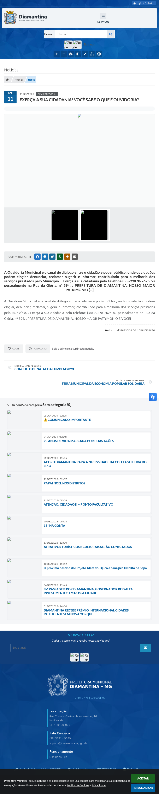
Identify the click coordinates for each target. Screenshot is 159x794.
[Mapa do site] (92, 54)
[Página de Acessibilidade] (99, 54)
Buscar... (49, 34)
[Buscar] (110, 34)
